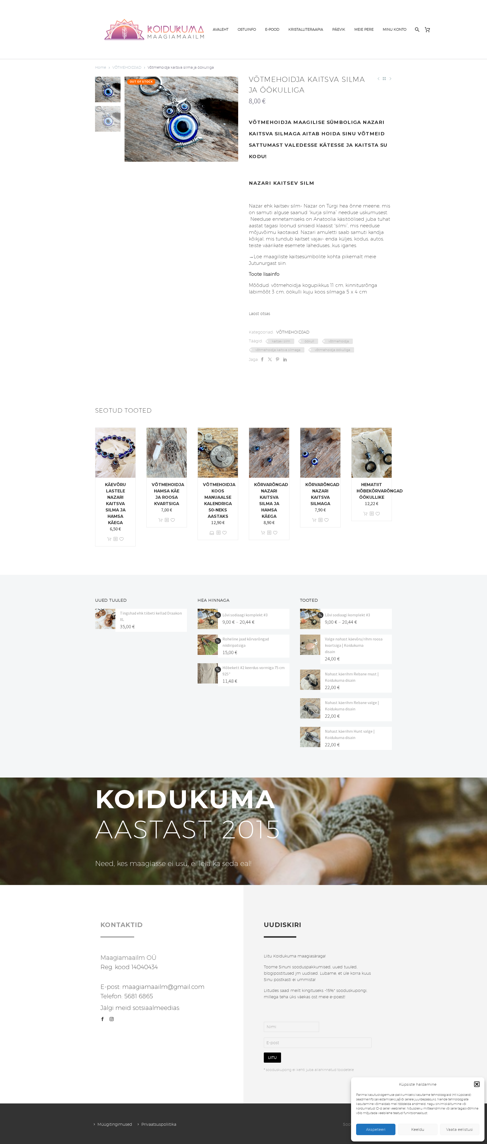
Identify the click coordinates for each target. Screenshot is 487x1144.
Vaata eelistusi (459, 1129)
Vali (212, 533)
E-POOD (272, 29)
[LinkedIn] (285, 359)
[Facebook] (262, 359)
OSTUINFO (247, 29)
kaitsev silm (281, 341)
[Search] (417, 29)
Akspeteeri (376, 1129)
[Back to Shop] (384, 79)
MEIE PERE (364, 29)
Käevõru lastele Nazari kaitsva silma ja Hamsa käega (115, 503)
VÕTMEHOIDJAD (126, 67)
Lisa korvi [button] (109, 539)
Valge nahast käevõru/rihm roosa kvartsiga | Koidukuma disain (353, 645)
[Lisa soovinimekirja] (121, 539)
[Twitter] (270, 359)
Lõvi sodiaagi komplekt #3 (245, 614)
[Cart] (429, 29)
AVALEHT (221, 29)
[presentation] (131, 119)
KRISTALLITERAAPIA (305, 29)
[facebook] (102, 1019)
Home (100, 67)
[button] (476, 1084)
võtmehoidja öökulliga (332, 350)
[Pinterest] (277, 359)
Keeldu (417, 1129)
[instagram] (112, 1019)
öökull (309, 341)
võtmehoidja (338, 341)
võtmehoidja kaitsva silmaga (277, 350)
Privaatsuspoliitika (158, 1124)
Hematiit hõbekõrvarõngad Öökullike (380, 491)
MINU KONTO (394, 29)
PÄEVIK (338, 29)
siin (282, 263)
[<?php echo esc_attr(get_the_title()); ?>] (115, 539)
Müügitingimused (114, 1124)
